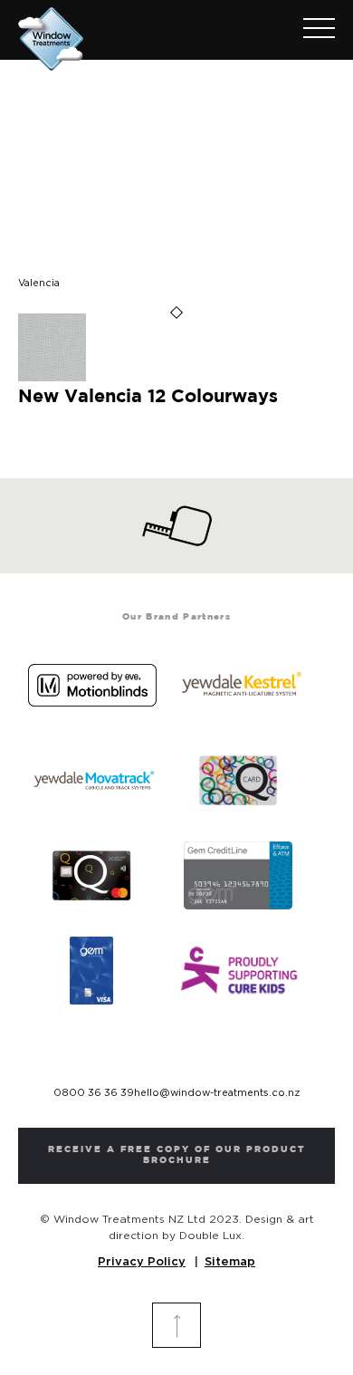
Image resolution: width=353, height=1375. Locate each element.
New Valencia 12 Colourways (148, 397)
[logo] (145, 35)
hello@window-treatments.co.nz (217, 1093)
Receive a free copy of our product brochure (177, 1155)
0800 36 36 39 (93, 1093)
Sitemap (230, 1262)
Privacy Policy (142, 1262)
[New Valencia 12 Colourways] (52, 378)
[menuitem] (310, 30)
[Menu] (310, 30)
